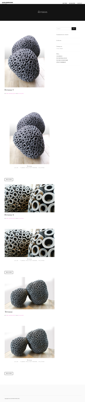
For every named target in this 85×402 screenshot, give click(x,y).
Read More (9, 179)
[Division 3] (29, 57)
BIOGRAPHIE (72, 3)
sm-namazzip (11, 93)
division (21, 93)
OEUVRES (64, 3)
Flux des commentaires (62, 60)
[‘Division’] (29, 293)
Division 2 (9, 215)
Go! (74, 28)
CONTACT (79, 3)
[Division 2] (29, 198)
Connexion (59, 56)
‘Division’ (9, 312)
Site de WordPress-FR (61, 62)
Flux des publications (61, 58)
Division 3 (9, 90)
